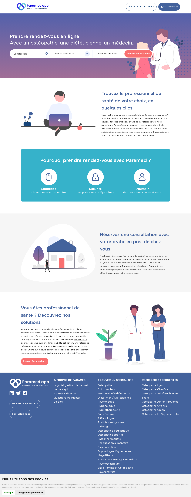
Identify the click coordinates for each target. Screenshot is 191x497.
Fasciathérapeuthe (109, 439)
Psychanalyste (106, 472)
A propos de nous (65, 393)
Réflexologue (106, 418)
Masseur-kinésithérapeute (114, 393)
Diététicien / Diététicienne (114, 397)
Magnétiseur (105, 455)
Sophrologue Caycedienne (114, 451)
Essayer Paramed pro (34, 361)
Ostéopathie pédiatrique (113, 430)
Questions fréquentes (67, 397)
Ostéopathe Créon (153, 410)
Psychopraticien (108, 447)
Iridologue (104, 426)
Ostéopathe (105, 385)
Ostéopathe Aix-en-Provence (160, 401)
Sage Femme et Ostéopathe (115, 468)
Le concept (61, 389)
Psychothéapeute (109, 463)
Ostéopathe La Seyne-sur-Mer (160, 414)
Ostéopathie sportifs (110, 435)
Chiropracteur (106, 389)
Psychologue (106, 401)
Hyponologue (106, 406)
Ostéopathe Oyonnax (155, 406)
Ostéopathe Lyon (152, 385)
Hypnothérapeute (109, 410)
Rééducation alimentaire (113, 443)
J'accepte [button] (8, 492)
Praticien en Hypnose (111, 422)
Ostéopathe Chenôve (155, 389)
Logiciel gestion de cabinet (71, 385)
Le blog (59, 401)
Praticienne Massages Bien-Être (117, 459)
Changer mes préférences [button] (30, 492)
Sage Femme (106, 414)
